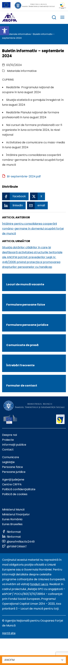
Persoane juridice (13, 472)
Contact (8, 450)
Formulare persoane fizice (25, 305)
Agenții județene (13, 480)
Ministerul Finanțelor (16, 514)
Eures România (12, 519)
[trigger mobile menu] (62, 18)
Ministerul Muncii (13, 510)
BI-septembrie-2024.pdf (24, 176)
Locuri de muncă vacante (25, 284)
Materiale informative (19, 34)
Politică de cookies (14, 494)
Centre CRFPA (12, 484)
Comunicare (10, 457)
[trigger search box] (54, 18)
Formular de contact (21, 386)
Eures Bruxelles (12, 524)
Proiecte (8, 440)
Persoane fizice (12, 467)
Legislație (8, 462)
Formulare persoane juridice (27, 325)
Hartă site (9, 633)
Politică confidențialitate (18, 489)
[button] (4, 30)
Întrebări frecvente (20, 365)
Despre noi (9, 435)
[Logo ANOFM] (9, 17)
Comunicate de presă (22, 345)
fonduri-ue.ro (39, 584)
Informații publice (14, 445)
